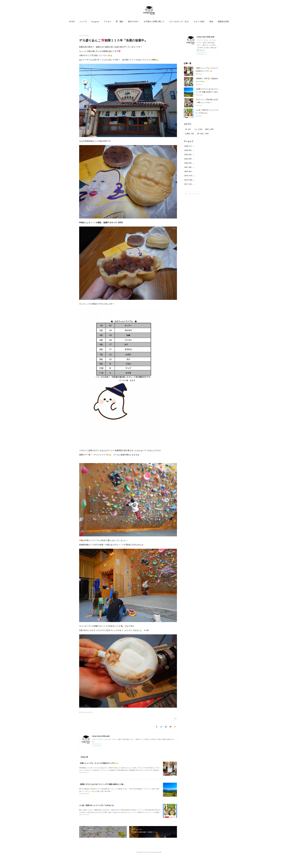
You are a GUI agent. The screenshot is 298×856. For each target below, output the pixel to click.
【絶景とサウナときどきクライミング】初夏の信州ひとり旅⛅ (102, 784)
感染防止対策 (223, 21)
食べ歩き (203, 133)
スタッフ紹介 (199, 21)
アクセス (107, 21)
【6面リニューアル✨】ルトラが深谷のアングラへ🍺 (98, 763)
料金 (211, 21)
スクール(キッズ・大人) (179, 21)
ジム (198, 129)
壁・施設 (119, 21)
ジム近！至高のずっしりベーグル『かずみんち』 (97, 805)
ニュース (83, 21)
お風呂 (189, 133)
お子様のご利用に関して (154, 21)
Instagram (95, 21)
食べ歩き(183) (88, 712)
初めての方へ (133, 21)
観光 (209, 129)
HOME (72, 21)
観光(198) (81, 712)
